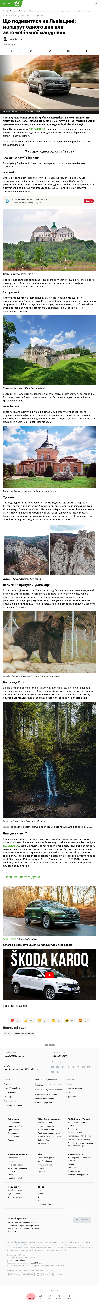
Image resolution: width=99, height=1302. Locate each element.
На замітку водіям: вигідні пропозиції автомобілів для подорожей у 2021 (52, 826)
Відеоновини (13, 1133)
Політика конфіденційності (46, 1080)
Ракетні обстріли (45, 1123)
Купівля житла (14, 1194)
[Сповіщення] (96, 3)
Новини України (15, 1126)
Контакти (70, 1080)
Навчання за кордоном (78, 1175)
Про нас (7, 1080)
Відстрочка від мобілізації (79, 1139)
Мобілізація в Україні (79, 1119)
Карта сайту (71, 1097)
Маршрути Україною (18, 11)
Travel (5, 11)
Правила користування (13, 1105)
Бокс (40, 1190)
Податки (11, 1175)
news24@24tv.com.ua (14, 1056)
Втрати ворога (44, 1144)
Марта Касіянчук (16, 39)
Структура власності (74, 1088)
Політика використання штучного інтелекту (48, 1085)
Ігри (68, 1101)
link (52, 1067)
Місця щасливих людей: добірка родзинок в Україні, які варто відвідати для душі (46, 143)
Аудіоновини (13, 1137)
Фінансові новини (15, 1165)
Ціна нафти (13, 1158)
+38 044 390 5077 (59, 1056)
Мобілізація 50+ (74, 1129)
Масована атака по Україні (49, 1137)
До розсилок (82, 1220)
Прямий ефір (13, 1130)
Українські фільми (45, 1161)
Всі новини (13, 1119)
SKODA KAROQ (37, 129)
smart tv (43, 1274)
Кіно (40, 1154)
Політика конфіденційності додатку (49, 1090)
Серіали (41, 1172)
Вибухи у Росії (44, 1140)
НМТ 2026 (72, 1168)
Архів (68, 1092)
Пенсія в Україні (15, 1178)
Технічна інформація (43, 1103)
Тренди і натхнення (16, 1197)
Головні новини (15, 1123)
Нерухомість (14, 1187)
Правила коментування (44, 1098)
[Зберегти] (87, 51)
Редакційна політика (12, 1088)
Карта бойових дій (46, 1126)
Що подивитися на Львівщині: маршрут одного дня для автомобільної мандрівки (61, 11)
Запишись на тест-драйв (22, 877)
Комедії (41, 1168)
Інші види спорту (45, 1204)
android (14, 1274)
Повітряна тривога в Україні (50, 1133)
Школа (71, 1164)
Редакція (7, 1084)
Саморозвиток (74, 1171)
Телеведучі (8, 1097)
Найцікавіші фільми (46, 1158)
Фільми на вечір (45, 1165)
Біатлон (41, 1201)
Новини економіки (17, 1154)
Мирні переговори (46, 1130)
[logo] (17, 3)
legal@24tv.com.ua (37, 1263)
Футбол (41, 1194)
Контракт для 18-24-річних (79, 1136)
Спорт (41, 1187)
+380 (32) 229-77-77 (22, 1260)
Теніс (40, 1197)
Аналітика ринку (15, 1190)
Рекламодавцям (10, 1101)
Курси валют (13, 1161)
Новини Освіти (75, 1154)
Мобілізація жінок (75, 1132)
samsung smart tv (58, 1274)
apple (28, 1274)
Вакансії (69, 1084)
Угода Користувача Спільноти (47, 1094)
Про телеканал (10, 1092)
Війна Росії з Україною (49, 1119)
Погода (11, 1140)
